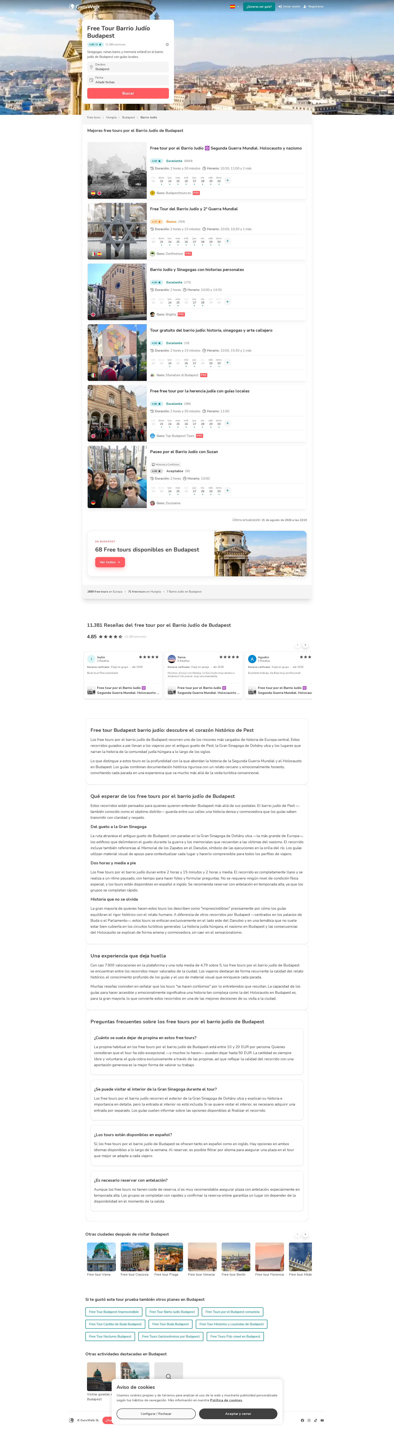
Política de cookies (226, 1400)
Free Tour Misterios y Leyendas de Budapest (231, 1324)
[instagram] (309, 1420)
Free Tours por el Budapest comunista (232, 1312)
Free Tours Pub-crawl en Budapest (235, 1336)
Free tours (94, 117)
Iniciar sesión (291, 6)
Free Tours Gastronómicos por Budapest (171, 1336)
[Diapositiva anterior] (297, 645)
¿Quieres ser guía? (259, 7)
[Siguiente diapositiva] (305, 645)
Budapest (128, 117)
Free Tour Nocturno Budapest (110, 1336)
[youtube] (322, 1420)
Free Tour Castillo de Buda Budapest (115, 1324)
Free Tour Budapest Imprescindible (114, 1312)
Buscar (128, 93)
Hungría (111, 117)
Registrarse (315, 6)
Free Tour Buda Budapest (170, 1324)
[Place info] (167, 44)
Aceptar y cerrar (238, 1414)
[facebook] (302, 1420)
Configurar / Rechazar (156, 1414)
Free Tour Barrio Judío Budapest (172, 1312)
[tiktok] (315, 1420)
